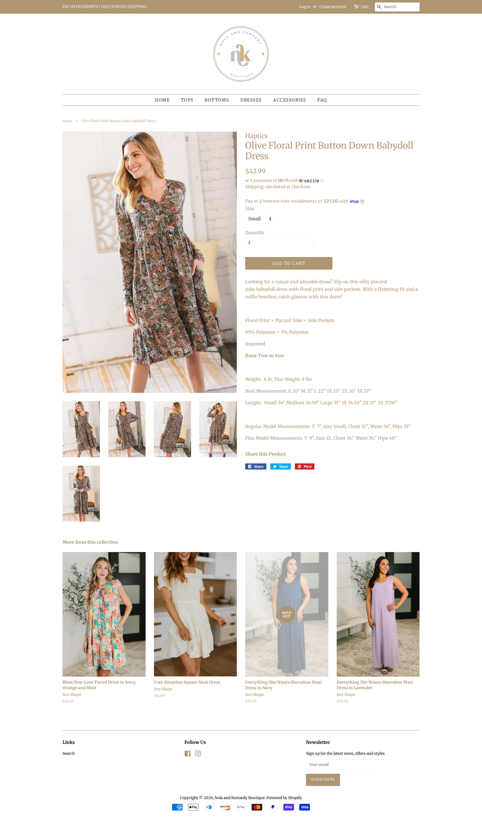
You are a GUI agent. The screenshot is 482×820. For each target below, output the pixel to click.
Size (249, 208)
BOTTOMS (217, 100)
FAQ (322, 100)
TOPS (187, 100)
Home (162, 100)
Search (68, 753)
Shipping (254, 186)
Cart (364, 6)
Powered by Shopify (284, 797)
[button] (332, 180)
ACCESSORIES (289, 100)
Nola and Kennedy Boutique (240, 797)
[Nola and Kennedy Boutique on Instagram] (198, 755)
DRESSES (251, 100)
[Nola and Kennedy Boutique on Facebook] (187, 755)
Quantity (254, 232)
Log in (304, 6)
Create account (332, 6)
